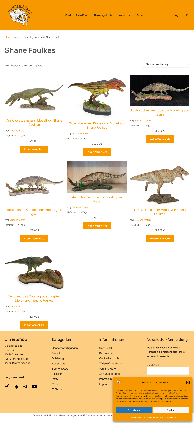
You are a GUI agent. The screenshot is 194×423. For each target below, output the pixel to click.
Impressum (171, 417)
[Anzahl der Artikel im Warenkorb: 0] (186, 15)
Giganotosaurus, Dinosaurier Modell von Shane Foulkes (97, 125)
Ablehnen (171, 410)
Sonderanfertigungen (65, 348)
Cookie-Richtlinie (137, 417)
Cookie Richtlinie (109, 358)
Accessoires (59, 363)
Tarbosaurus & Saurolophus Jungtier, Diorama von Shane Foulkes (34, 298)
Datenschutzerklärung (155, 417)
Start (7, 37)
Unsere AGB (106, 348)
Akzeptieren (134, 410)
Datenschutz (107, 353)
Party (55, 379)
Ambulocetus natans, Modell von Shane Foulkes (34, 122)
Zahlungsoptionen (110, 373)
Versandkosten (17, 130)
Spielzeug (58, 358)
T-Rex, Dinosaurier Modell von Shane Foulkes (160, 212)
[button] (187, 382)
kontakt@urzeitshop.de (17, 363)
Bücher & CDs (60, 368)
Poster (56, 384)
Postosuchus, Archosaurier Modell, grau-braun (160, 112)
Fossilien (57, 373)
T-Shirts (57, 389)
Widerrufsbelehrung (111, 363)
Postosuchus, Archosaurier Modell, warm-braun (97, 199)
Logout (103, 384)
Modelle (56, 353)
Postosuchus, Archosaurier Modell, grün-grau (34, 212)
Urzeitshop (16, 339)
